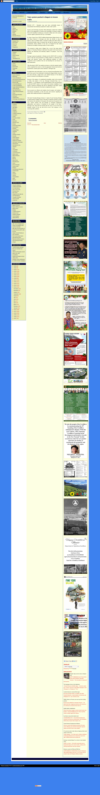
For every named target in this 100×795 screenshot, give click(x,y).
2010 (15, 313)
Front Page (57, 12)
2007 (15, 318)
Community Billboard (17, 84)
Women (14, 179)
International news (16, 145)
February (16, 306)
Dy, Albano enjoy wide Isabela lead (71, 716)
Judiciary (14, 146)
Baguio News (15, 208)
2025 (15, 266)
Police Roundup (16, 164)
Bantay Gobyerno (16, 75)
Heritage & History (16, 134)
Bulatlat (14, 210)
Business (14, 108)
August (15, 295)
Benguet (14, 31)
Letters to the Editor (32, 12)
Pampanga (15, 68)
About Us (22, 12)
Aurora (14, 63)
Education (15, 121)
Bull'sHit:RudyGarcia (17, 81)
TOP (99, 765)
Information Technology (17, 142)
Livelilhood (15, 151)
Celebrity (14, 110)
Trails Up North (16, 198)
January (15, 308)
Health (14, 133)
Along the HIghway (17, 185)
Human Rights (16, 139)
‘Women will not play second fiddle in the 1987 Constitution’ (19, 253)
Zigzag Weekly (16, 217)
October (15, 292)
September (16, 294)
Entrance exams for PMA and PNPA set (72, 749)
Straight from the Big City (18, 194)
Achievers (15, 106)
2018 (15, 278)
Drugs (14, 119)
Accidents (15, 104)
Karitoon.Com (15, 213)
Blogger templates (5, 765)
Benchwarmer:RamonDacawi (19, 79)
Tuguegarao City (16, 58)
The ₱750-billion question (18, 247)
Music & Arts (15, 160)
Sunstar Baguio (16, 216)
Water (14, 178)
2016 (15, 281)
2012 (15, 309)
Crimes (14, 116)
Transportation (16, 176)
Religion (14, 167)
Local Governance (16, 152)
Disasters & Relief (16, 118)
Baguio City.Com (16, 205)
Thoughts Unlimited (17, 197)
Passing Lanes (16, 191)
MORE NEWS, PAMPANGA (69, 708)
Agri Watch (15, 107)
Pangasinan (15, 47)
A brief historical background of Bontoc (72, 723)
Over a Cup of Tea (16, 189)
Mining (14, 157)
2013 (15, 287)
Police (14, 163)
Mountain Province (17, 35)
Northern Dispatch (16, 214)
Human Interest (16, 137)
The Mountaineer (16, 195)
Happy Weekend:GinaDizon (18, 87)
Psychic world (15, 166)
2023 (15, 269)
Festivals (14, 128)
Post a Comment (33, 120)
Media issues (15, 154)
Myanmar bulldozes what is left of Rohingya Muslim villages (18, 240)
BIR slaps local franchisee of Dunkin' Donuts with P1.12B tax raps (19, 230)
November (16, 290)
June (15, 299)
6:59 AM (41, 111)
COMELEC (15, 112)
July (15, 297)
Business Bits (15, 82)
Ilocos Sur (15, 44)
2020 (15, 274)
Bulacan (14, 65)
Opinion (50, 12)
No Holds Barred (16, 188)
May (15, 301)
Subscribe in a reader (17, 21)
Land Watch (15, 149)
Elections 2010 (16, 122)
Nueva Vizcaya (16, 55)
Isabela (14, 53)
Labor (14, 148)
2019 (15, 276)
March (15, 304)
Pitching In (15, 96)
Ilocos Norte (15, 42)
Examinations (15, 127)
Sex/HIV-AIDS (15, 170)
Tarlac (14, 69)
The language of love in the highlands (72, 684)
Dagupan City (15, 41)
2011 (15, 311)
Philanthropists (16, 161)
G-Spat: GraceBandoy (17, 85)
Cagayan (14, 52)
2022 (15, 271)
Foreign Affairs (16, 130)
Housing (14, 136)
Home (15, 12)
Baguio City (15, 29)
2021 (15, 273)
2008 (15, 316)
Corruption (15, 115)
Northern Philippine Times (34, 9)
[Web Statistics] (38, 786)
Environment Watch (17, 125)
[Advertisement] (53, 777)
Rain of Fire (15, 192)
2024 (15, 267)
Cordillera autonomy (17, 113)
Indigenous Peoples (17, 140)
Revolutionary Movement (18, 169)
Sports (14, 172)
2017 (15, 280)
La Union (14, 45)
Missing (14, 158)
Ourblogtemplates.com (17, 765)
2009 (15, 315)
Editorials (42, 12)
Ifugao (14, 32)
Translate (74, 668)
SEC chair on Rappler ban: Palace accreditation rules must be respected (18, 225)
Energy (14, 124)
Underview (15, 200)
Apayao (14, 28)
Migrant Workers (16, 155)
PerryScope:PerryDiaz (17, 94)
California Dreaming (17, 186)
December (16, 288)
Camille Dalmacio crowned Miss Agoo (72, 692)
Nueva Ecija (15, 66)
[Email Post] (44, 111)
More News (66, 12)
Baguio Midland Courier (18, 207)
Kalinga (14, 34)
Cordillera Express (16, 211)
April (15, 302)
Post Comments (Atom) (36, 124)
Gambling (15, 131)
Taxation (14, 173)
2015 (15, 283)
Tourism (14, 175)
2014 (15, 285)
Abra (14, 26)
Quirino (14, 56)
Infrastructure (15, 143)
